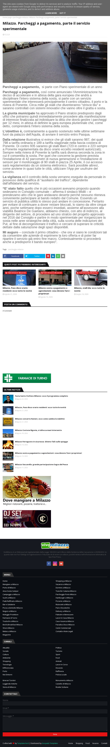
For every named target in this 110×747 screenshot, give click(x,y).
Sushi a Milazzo (9, 598)
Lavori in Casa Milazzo (65, 618)
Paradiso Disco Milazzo (65, 624)
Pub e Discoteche (63, 608)
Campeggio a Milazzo (11, 594)
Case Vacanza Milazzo (65, 621)
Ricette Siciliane (62, 687)
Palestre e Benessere (64, 614)
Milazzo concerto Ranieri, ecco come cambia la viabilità (40, 419)
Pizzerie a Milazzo (63, 601)
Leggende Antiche (10, 684)
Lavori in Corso (62, 664)
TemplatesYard (23, 743)
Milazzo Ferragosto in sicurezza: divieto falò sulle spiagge (41, 441)
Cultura (6, 654)
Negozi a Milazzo (9, 611)
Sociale (6, 651)
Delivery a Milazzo (63, 611)
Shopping (6, 661)
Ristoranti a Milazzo (64, 604)
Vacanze (95, 743)
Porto (5, 671)
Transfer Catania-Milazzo (66, 591)
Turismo (59, 651)
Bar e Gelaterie (9, 604)
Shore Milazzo (8, 628)
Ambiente (6, 658)
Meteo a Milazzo (9, 631)
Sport (58, 654)
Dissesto (59, 668)
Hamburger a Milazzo (64, 598)
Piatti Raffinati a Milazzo (12, 601)
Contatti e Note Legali (64, 631)
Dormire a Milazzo (63, 587)
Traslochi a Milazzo (10, 621)
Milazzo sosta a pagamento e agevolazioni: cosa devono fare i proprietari (54, 291)
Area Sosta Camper (11, 591)
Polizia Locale (61, 674)
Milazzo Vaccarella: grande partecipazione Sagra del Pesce (41, 464)
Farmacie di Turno (10, 618)
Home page (7, 17)
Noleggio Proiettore (10, 614)
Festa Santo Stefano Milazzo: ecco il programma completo (41, 396)
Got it (63, 13)
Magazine (7, 634)
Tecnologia (7, 664)
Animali (59, 661)
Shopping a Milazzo (64, 581)
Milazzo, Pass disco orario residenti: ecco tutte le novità (17, 289)
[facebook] (49, 563)
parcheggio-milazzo (20, 17)
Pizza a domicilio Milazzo (13, 608)
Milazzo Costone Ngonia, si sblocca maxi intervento (38, 430)
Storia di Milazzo (9, 687)
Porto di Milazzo (9, 587)
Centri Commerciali (63, 628)
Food (58, 658)
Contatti (104, 743)
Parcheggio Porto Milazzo (66, 594)
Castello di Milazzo (63, 684)
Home (5, 581)
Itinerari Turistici (9, 680)
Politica (58, 648)
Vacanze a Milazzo (63, 584)
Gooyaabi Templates (50, 743)
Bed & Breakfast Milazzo (13, 624)
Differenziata (8, 668)
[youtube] (61, 563)
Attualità (6, 648)
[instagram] (55, 563)
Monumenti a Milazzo (64, 680)
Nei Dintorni (7, 674)
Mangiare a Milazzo (11, 584)
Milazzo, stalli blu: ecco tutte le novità (89, 289)
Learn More (51, 13)
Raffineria (60, 671)
